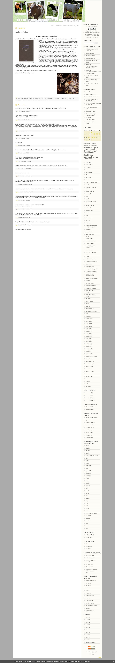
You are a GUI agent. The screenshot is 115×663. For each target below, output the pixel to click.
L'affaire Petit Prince (90, 94)
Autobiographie (89, 172)
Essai (87, 196)
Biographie (88, 177)
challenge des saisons (91, 182)
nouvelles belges (90, 283)
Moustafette (88, 516)
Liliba (87, 544)
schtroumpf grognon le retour (91, 156)
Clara (87, 468)
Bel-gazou (88, 583)
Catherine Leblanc (90, 422)
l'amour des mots (90, 234)
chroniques (88, 185)
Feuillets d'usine (90, 208)
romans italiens (89, 368)
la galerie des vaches (91, 241)
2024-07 (88, 637)
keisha (87, 58)
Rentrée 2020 (89, 346)
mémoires (88, 280)
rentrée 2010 (89, 321)
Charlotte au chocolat (91, 580)
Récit (87, 313)
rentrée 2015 (89, 333)
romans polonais (90, 371)
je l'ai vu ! (88, 223)
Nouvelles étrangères (91, 285)
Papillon (88, 518)
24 (94, 137)
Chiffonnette (89, 465)
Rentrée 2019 (89, 343)
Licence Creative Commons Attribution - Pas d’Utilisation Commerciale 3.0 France (92, 36)
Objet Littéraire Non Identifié (32, 98)
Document (88, 194)
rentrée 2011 (89, 323)
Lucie (87, 503)
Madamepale (92, 398)
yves (87, 528)
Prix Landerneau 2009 (91, 311)
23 (91, 137)
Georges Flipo (89, 435)
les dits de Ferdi (89, 250)
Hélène (87, 480)
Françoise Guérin (90, 427)
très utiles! (88, 386)
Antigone (88, 450)
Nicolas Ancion (89, 432)
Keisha (87, 493)
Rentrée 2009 (89, 318)
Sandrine (88, 520)
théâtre (87, 384)
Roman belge (89, 358)
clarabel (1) (88, 470)
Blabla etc (88, 588)
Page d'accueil (71, 25)
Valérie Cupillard (90, 409)
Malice (87, 506)
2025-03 (88, 619)
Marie (87, 510)
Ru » (77, 25)
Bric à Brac (88, 179)
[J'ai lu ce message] (113, 661)
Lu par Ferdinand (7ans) (91, 269)
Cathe (87, 460)
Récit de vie (88, 316)
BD (86, 174)
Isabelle (87, 483)
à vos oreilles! (89, 164)
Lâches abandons (90, 243)
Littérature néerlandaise (91, 261)
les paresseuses (90, 595)
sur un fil (88, 608)
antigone (24, 184)
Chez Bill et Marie (90, 555)
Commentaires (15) (64, 98)
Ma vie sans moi (90, 600)
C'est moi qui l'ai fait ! (91, 407)
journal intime (89, 232)
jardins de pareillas (90, 558)
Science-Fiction (89, 376)
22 (89, 137)
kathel (87, 490)
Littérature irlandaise (91, 259)
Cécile (87, 463)
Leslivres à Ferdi (90, 535)
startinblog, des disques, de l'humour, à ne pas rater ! (91, 571)
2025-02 (88, 622)
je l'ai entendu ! (89, 218)
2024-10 (88, 629)
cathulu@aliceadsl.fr (92, 651)
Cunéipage (92, 400)
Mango (87, 508)
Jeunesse (88, 229)
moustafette (25, 191)
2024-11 (88, 627)
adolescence (89, 153)
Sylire (87, 523)
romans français (89, 366)
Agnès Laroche (89, 420)
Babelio (87, 453)
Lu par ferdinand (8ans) (91, 271)
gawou (87, 478)
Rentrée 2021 (89, 348)
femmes (87, 147)
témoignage (88, 381)
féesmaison (88, 593)
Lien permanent (55, 98)
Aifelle (87, 55)
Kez (23, 217)
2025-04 (88, 617)
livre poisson (89, 264)
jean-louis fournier (90, 146)
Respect (93, 53)
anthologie (88, 167)
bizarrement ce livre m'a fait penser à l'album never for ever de (35, 100)
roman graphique (90, 361)
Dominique (88, 475)
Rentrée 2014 (89, 331)
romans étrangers (90, 363)
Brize (87, 458)
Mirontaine (88, 549)
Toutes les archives (90, 642)
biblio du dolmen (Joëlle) (92, 455)
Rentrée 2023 (89, 353)
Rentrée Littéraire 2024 (91, 356)
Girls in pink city (89, 567)
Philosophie (88, 298)
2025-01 (88, 624)
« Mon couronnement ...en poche (59, 25)
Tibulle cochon (89, 537)
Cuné (23, 119)
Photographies (89, 301)
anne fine (94, 147)
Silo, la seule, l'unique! (91, 605)
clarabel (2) (88, 473)
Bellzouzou (88, 585)
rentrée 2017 (89, 338)
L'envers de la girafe (91, 111)
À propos (92, 654)
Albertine (88, 448)
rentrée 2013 (89, 328)
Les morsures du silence (92, 96)
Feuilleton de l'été (90, 205)
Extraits (87, 198)
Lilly (87, 500)
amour (94, 151)
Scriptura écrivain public (91, 417)
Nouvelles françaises (91, 288)
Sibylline (88, 498)
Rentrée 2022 (89, 351)
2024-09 (88, 632)
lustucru (87, 598)
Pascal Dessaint (90, 425)
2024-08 (88, 634)
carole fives (88, 159)
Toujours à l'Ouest (90, 610)
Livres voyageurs (90, 266)
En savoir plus (87, 661)
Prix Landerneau (90, 308)
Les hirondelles (89, 564)
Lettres (87, 256)
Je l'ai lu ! (88, 220)
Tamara (87, 526)
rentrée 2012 (89, 326)
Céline (87, 49)
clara (23, 145)
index (87, 215)
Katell (87, 488)
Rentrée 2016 (89, 336)
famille (86, 149)
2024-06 (88, 639)
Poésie (87, 303)
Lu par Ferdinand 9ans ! (91, 278)
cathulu (87, 53)
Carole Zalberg (89, 437)
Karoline (88, 485)
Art (86, 169)
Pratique (88, 306)
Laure (87, 495)
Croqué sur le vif (90, 191)
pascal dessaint (89, 150)
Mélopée (24, 224)
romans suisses (89, 374)
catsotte (87, 590)
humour (87, 154)
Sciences (88, 379)
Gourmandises (89, 210)
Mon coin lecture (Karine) (92, 513)
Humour (88, 213)
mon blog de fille (90, 603)
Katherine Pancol (90, 430)
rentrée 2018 (89, 341)
